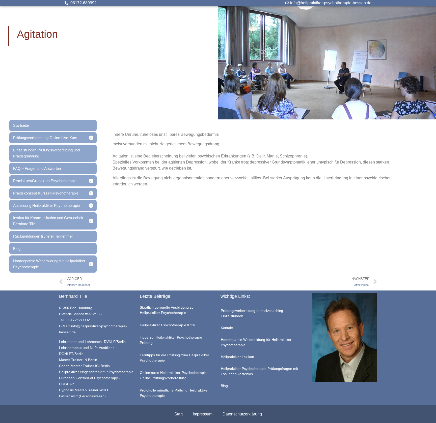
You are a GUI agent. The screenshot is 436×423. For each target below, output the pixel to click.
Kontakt (227, 328)
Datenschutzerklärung (242, 414)
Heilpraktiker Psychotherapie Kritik (167, 325)
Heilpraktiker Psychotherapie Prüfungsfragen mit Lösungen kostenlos (259, 371)
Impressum (202, 414)
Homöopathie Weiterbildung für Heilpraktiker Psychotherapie (256, 342)
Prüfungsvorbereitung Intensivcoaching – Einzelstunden (253, 313)
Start (178, 414)
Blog (224, 386)
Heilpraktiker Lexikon (237, 357)
